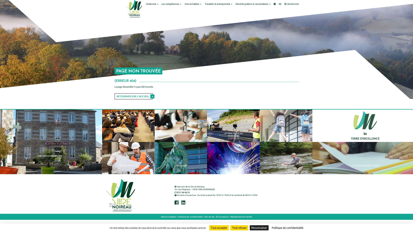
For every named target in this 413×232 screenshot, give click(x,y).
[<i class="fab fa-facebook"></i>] (274, 4)
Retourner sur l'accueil (132, 96)
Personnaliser (259, 227)
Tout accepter (219, 227)
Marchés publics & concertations (252, 4)
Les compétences (170, 4)
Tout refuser (239, 227)
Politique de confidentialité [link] (287, 227)
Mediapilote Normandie (241, 217)
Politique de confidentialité (190, 217)
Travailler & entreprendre (218, 4)
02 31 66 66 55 (183, 192)
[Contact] (280, 4)
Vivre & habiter (192, 4)
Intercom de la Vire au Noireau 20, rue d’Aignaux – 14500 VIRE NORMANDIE (195, 188)
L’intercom (151, 4)
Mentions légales (168, 217)
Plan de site (209, 217)
